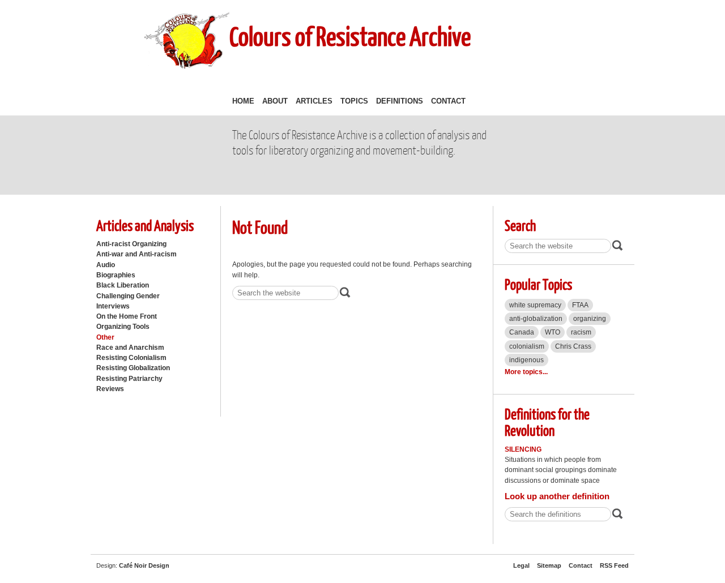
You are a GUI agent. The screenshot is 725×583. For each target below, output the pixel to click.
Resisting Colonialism (131, 358)
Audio (105, 265)
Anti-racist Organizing (131, 244)
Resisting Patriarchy (129, 379)
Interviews (113, 306)
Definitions (399, 101)
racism (581, 332)
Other (105, 337)
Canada (521, 332)
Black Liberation (122, 285)
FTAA (580, 305)
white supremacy (535, 305)
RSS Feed (614, 565)
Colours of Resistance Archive (350, 36)
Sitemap (549, 565)
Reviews (110, 389)
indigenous (526, 360)
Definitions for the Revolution (547, 422)
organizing (589, 319)
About (275, 101)
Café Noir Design (144, 565)
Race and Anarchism (130, 347)
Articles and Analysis (145, 225)
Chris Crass (573, 346)
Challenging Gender (128, 296)
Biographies (115, 275)
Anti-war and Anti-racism (136, 254)
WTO (552, 332)
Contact (448, 101)
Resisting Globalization (133, 368)
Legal (521, 565)
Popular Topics (538, 284)
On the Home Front (126, 316)
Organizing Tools (123, 327)
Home (243, 101)
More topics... (526, 372)
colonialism (526, 346)
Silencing (523, 449)
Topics (354, 101)
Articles (314, 101)
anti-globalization (535, 319)
